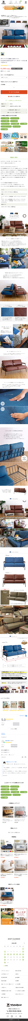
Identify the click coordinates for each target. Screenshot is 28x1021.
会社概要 (17, 980)
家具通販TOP (3, 15)
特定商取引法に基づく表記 (6, 990)
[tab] (14, 729)
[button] (1, 34)
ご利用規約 (3, 994)
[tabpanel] (14, 8)
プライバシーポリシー (5, 970)
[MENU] (25, 2)
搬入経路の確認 (4, 977)
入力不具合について (5, 974)
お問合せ (17, 974)
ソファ (8, 15)
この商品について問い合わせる (14, 100)
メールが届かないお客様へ (20, 990)
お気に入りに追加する (15, 96)
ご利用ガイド (3, 987)
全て (9, 832)
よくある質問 (17, 984)
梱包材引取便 (3, 980)
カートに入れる (15, 92)
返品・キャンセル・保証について (7, 984)
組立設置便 (17, 977)
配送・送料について (5, 997)
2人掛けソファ (13, 15)
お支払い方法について (19, 994)
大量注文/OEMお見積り (19, 987)
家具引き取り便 (18, 970)
